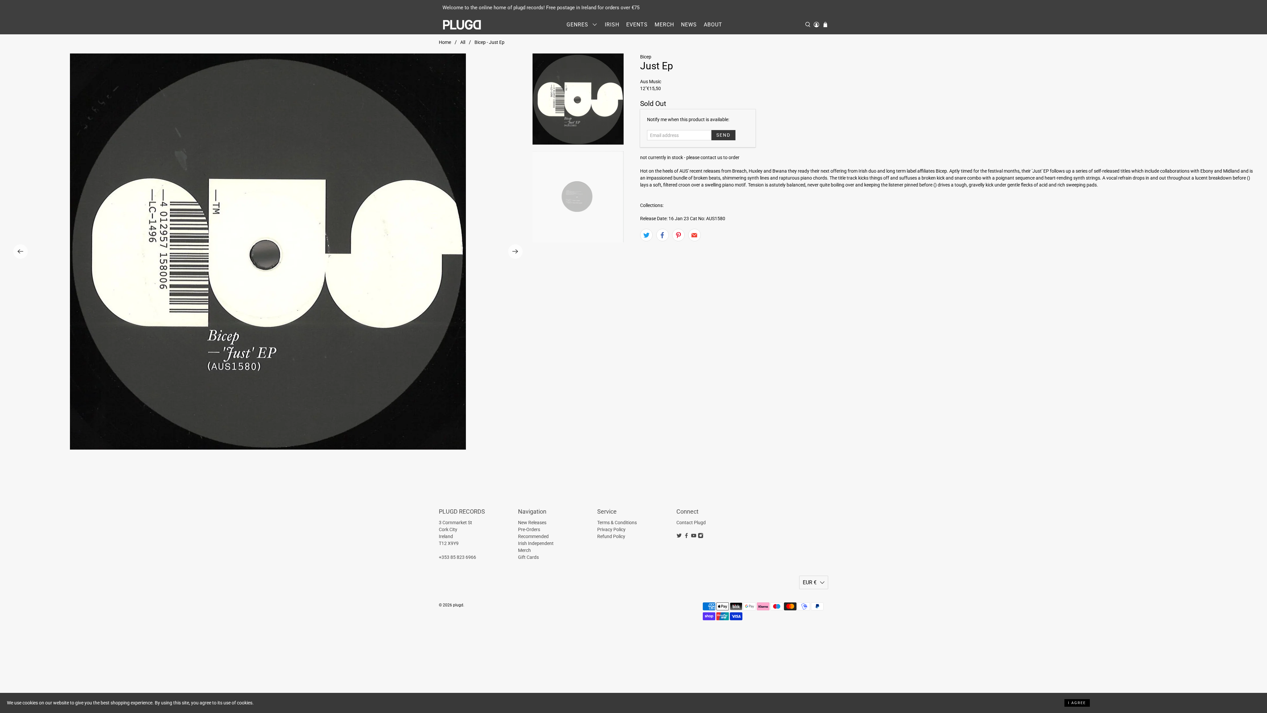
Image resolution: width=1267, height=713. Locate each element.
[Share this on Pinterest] (678, 235)
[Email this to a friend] (694, 235)
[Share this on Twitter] (646, 235)
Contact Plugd (691, 522)
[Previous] (20, 251)
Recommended (533, 536)
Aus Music (650, 81)
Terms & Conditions (617, 522)
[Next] (515, 251)
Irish (612, 24)
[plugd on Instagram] (700, 536)
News (689, 24)
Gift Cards (528, 557)
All (462, 42)
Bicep (645, 56)
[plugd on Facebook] (686, 536)
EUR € (810, 582)
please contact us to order (712, 157)
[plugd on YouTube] (694, 536)
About (713, 24)
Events (637, 24)
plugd (458, 605)
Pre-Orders (529, 529)
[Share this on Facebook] (662, 235)
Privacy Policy (611, 529)
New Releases (532, 522)
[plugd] (462, 25)
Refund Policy (611, 536)
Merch (664, 24)
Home (445, 42)
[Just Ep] (268, 251)
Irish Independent (536, 543)
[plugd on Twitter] (679, 536)
